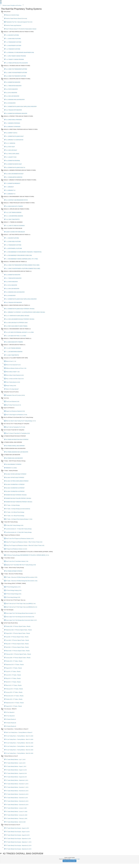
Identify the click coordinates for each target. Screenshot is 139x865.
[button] (1, 1)
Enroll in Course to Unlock (69, 861)
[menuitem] (1, 3)
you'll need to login (75, 859)
